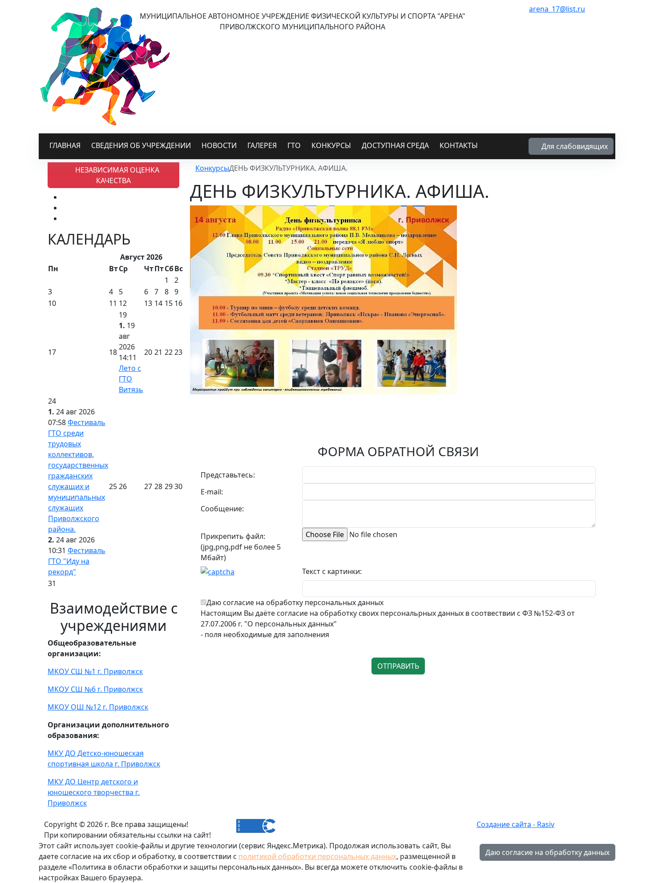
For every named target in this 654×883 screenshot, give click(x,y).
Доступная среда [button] (395, 145)
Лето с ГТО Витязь (131, 378)
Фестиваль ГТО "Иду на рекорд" (76, 561)
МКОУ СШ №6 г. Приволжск (95, 689)
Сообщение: (222, 509)
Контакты (459, 145)
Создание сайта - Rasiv (515, 824)
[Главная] (192, 168)
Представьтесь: (228, 475)
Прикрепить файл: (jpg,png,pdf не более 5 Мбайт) (241, 546)
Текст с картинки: (332, 571)
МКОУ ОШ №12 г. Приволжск (98, 707)
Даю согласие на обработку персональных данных (295, 602)
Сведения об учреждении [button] (141, 145)
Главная (65, 145)
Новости (219, 145)
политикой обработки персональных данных (317, 856)
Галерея (262, 145)
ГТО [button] (294, 145)
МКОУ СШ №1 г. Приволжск (95, 671)
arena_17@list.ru (557, 9)
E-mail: (212, 492)
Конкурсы (331, 145)
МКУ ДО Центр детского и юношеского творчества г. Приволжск (94, 792)
